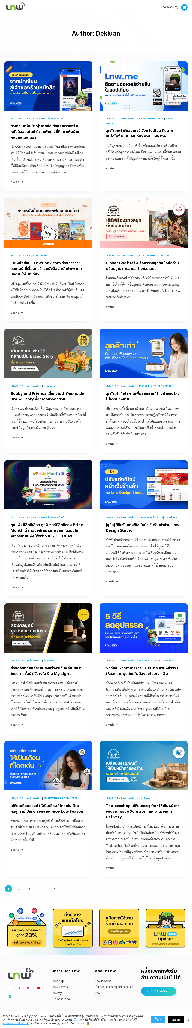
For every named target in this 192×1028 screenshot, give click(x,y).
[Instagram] (28, 987)
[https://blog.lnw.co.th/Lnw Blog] (15, 7)
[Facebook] (10, 987)
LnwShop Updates (151, 118)
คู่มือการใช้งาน (170, 517)
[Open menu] (184, 7)
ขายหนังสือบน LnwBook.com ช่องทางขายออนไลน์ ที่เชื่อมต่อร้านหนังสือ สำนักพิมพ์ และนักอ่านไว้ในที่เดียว (46, 268)
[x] (19, 987)
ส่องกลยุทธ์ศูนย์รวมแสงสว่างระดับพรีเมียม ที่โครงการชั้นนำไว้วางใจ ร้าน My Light (46, 671)
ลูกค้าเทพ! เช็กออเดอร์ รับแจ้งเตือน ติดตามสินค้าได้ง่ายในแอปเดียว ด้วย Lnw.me (139, 133)
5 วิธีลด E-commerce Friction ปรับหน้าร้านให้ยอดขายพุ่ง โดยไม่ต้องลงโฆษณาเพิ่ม (142, 671)
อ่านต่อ (16, 182)
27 (44, 889)
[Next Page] (54, 888)
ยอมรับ (175, 1019)
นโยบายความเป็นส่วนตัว (16, 1023)
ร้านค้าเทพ (163, 255)
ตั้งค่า (77, 1019)
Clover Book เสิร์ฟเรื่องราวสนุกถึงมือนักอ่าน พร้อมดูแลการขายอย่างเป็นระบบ (142, 266)
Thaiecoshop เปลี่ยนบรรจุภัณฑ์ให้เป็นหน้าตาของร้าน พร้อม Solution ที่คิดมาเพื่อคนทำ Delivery (142, 811)
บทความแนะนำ (41, 255)
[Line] (10, 996)
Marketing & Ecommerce (156, 386)
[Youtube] (38, 987)
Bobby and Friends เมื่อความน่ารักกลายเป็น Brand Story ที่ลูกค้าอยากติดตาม (47, 396)
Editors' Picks (20, 118)
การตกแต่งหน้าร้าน (149, 517)
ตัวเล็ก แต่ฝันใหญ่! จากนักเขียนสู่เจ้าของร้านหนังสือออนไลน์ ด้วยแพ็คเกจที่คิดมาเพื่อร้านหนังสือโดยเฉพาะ (45, 131)
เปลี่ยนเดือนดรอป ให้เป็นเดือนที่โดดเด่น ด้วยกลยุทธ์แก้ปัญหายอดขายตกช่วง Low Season (46, 808)
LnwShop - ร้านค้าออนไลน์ (48, 118)
